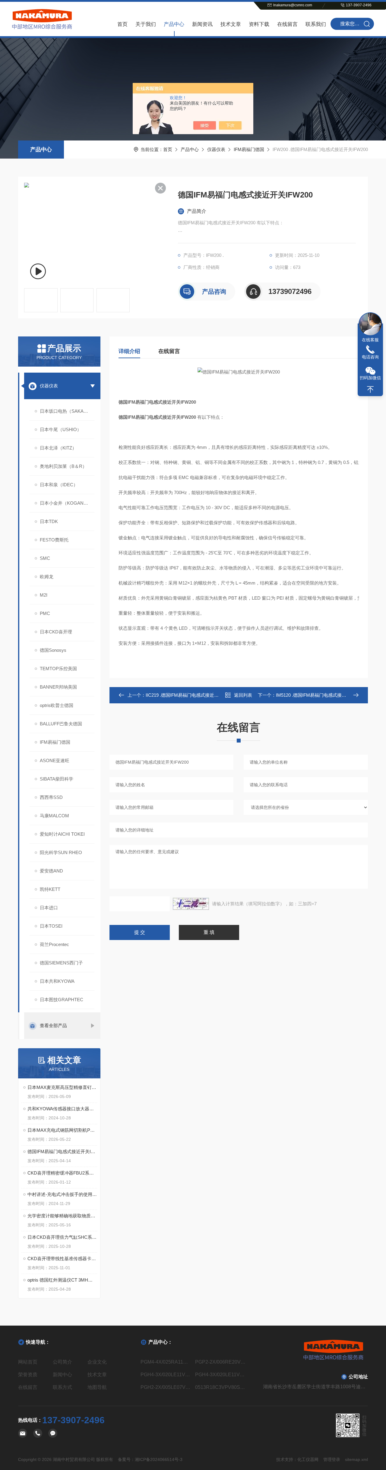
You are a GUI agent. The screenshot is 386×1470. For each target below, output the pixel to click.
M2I (43, 595)
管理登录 (331, 1459)
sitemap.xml (356, 1459)
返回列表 (243, 695)
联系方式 (62, 1387)
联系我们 (315, 24)
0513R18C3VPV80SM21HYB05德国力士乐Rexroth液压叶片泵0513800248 (220, 1387)
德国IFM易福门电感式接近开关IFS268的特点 (62, 1151)
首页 (122, 24)
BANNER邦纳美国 (58, 686)
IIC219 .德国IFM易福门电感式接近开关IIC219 (191, 695)
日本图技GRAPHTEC (61, 999)
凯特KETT (50, 889)
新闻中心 (62, 1374)
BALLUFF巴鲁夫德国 (61, 723)
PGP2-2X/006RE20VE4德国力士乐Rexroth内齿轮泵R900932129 (220, 1361)
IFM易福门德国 (249, 149)
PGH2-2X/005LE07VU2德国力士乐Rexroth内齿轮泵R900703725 (166, 1387)
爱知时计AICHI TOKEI (62, 834)
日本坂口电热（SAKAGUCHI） (67, 411)
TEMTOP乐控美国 (58, 668)
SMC (45, 558)
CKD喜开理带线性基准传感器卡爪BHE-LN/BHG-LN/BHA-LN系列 (62, 1258)
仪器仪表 (216, 149)
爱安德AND (51, 870)
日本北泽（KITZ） (58, 447)
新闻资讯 (202, 24)
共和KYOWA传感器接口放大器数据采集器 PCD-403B (62, 1108)
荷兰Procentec (54, 944)
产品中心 (174, 24)
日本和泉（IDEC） (59, 484)
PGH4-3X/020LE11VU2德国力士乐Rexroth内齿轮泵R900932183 (166, 1374)
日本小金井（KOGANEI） (66, 503)
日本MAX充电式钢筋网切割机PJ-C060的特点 (62, 1130)
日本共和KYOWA (57, 981)
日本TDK (49, 521)
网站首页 (27, 1361)
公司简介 (62, 1361)
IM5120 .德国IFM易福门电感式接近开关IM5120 (323, 695)
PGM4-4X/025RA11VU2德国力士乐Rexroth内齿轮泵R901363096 (166, 1361)
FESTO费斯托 (54, 539)
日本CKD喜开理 (56, 631)
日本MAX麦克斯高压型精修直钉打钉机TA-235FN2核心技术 (62, 1087)
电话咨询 (370, 357)
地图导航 (97, 1387)
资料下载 (259, 24)
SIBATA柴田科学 (56, 778)
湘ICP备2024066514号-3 (158, 1459)
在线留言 (287, 24)
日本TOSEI (51, 926)
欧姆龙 (46, 576)
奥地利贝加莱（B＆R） (63, 466)
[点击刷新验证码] (191, 904)
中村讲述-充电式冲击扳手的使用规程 (62, 1194)
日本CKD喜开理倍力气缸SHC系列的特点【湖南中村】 (62, 1237)
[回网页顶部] (370, 389)
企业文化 (97, 1361)
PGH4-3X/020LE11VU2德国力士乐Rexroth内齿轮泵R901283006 (220, 1374)
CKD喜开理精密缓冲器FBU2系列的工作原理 (62, 1172)
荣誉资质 (27, 1374)
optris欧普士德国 (56, 705)
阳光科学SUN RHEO (61, 852)
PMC (45, 613)
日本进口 (49, 907)
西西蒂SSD (51, 797)
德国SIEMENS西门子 (61, 962)
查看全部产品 (53, 1025)
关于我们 (145, 24)
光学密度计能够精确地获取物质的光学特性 (62, 1215)
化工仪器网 (307, 1459)
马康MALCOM (54, 815)
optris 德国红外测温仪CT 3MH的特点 (62, 1279)
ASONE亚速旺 (54, 760)
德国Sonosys (53, 650)
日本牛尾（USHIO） (60, 429)
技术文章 (230, 24)
